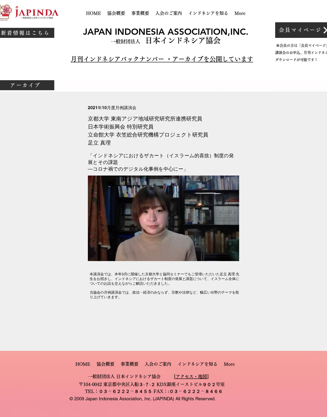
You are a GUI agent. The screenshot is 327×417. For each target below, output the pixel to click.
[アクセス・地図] (191, 376)
